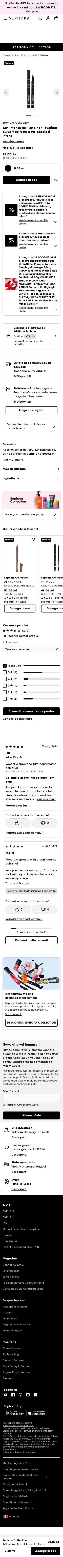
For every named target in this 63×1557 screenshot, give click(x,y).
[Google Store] (14, 1413)
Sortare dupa (10, 642)
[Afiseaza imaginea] (30, 89)
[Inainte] (57, 92)
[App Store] (36, 1413)
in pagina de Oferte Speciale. (18, 1425)
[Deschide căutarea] (40, 18)
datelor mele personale (32, 1080)
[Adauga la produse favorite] (32, 539)
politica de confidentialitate (20, 1084)
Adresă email (11, 1091)
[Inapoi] (6, 92)
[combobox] (31, 649)
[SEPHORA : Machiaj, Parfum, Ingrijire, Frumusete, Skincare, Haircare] (19, 18)
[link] (31, 711)
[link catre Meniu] (5, 18)
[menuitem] (48, 18)
